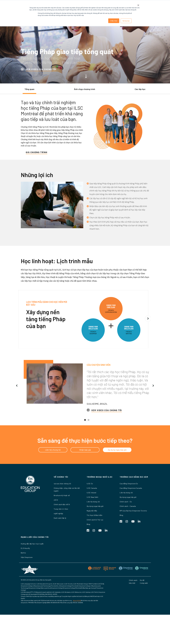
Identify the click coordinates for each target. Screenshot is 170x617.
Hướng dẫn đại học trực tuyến (32, 544)
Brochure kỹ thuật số (62, 495)
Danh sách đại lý (60, 518)
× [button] (138, 4)
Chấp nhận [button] (113, 21)
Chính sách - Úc (126, 502)
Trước (17, 385)
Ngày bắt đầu (92, 511)
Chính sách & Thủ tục (95, 520)
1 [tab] (85, 422)
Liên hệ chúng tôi (93, 502)
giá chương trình (36, 152)
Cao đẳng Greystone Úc (129, 484)
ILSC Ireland (91, 493)
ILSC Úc (90, 484)
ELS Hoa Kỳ (25, 548)
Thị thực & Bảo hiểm (94, 515)
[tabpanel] (85, 386)
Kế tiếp (148, 318)
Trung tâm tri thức (61, 509)
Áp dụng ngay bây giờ (95, 506)
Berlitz (23, 553)
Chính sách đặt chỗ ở (62, 504)
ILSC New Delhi (92, 497)
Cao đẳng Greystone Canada (131, 488)
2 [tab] (88, 422)
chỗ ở (56, 500)
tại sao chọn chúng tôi (62, 484)
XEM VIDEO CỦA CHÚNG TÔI (41, 69)
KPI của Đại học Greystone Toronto (133, 511)
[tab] (29, 90)
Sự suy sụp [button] (126, 21)
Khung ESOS (77, 600)
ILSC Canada (92, 488)
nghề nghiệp (58, 513)
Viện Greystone (26, 557)
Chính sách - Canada (128, 506)
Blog (88, 524)
